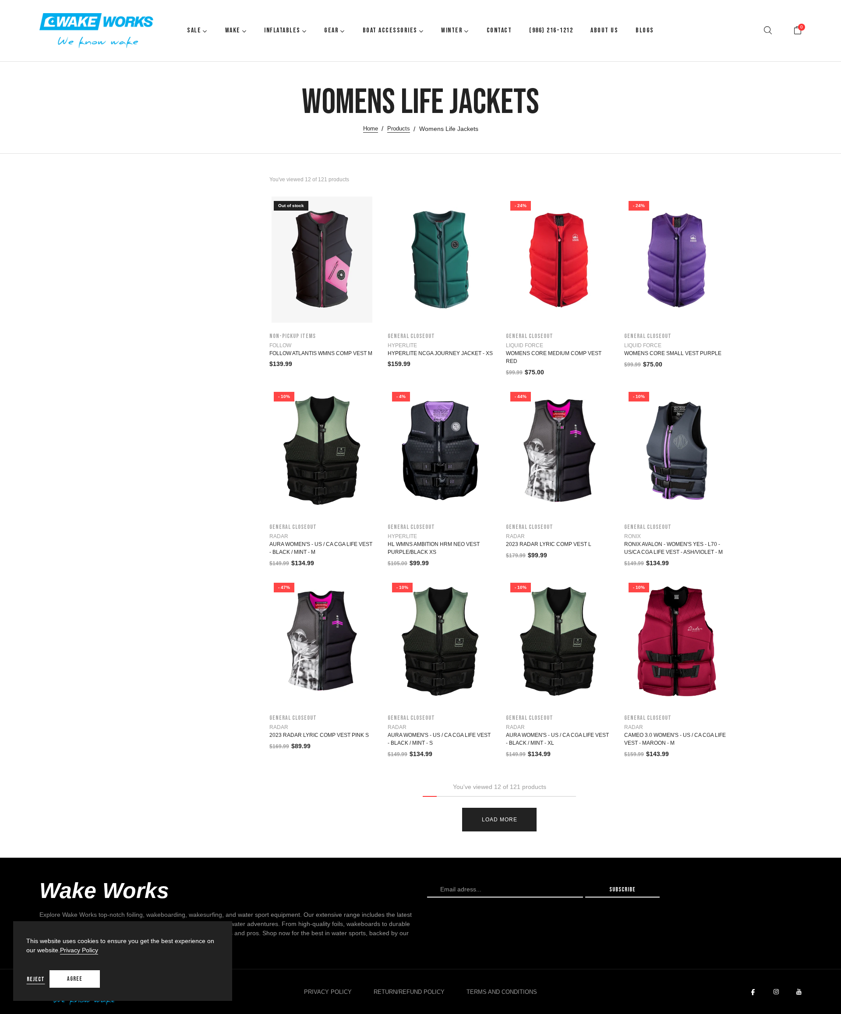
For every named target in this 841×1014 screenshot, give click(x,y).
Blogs (645, 30)
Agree (74, 978)
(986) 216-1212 (551, 30)
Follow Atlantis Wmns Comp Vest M (320, 353)
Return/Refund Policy (409, 992)
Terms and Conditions (501, 992)
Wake (232, 30)
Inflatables (282, 30)
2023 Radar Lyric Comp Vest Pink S (319, 735)
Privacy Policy (328, 992)
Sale (194, 30)
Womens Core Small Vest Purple (672, 353)
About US (604, 30)
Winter (452, 30)
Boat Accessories (390, 30)
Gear (331, 30)
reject (36, 979)
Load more (499, 820)
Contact (499, 30)
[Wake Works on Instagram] (776, 991)
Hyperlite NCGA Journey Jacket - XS (440, 353)
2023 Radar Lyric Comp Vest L (548, 544)
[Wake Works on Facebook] (753, 991)
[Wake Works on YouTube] (799, 991)
